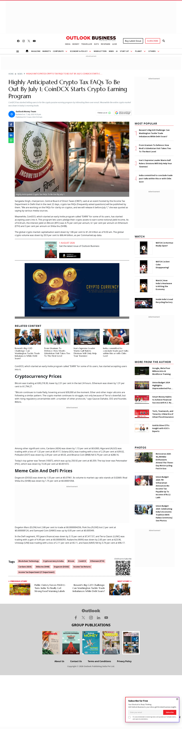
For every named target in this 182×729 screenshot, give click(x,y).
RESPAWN (105, 44)
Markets (47, 51)
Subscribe (170, 712)
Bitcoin (71, 561)
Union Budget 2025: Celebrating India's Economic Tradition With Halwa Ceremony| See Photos (164, 513)
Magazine (35, 51)
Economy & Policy (79, 51)
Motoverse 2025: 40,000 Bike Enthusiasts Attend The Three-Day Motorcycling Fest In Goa (164, 461)
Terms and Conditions (99, 661)
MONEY (75, 44)
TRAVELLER (86, 44)
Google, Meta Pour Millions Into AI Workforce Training (161, 371)
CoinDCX (82, 561)
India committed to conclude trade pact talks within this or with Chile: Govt (115, 352)
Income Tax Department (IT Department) (36, 572)
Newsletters (100, 51)
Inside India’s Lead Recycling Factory (164, 301)
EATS (96, 44)
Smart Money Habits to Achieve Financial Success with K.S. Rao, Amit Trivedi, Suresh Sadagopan (162, 399)
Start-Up (124, 51)
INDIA (67, 44)
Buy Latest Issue (133, 40)
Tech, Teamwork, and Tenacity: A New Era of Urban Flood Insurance (163, 414)
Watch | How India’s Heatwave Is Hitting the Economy (164, 285)
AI (117, 51)
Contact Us (76, 661)
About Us (59, 661)
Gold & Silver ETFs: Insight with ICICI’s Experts (161, 428)
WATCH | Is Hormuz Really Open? (164, 244)
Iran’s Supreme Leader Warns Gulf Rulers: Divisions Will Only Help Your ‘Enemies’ (85, 352)
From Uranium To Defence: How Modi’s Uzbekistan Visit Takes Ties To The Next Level (57, 352)
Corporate (58, 51)
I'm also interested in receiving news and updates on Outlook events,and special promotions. (154, 718)
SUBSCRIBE (152, 40)
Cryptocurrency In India (53, 561)
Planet (138, 51)
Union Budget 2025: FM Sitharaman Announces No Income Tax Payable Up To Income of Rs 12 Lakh (163, 487)
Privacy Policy (124, 661)
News (111, 51)
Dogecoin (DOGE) (61, 566)
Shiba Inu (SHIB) (43, 566)
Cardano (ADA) (25, 566)
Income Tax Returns (82, 566)
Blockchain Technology (29, 561)
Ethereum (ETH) (97, 561)
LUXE (114, 44)
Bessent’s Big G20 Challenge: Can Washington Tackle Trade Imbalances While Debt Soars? (27, 353)
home (11, 74)
